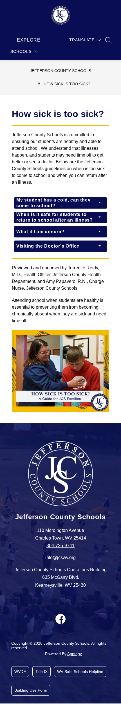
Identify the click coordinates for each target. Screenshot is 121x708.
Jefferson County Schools (60, 70)
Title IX (41, 671)
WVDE (20, 671)
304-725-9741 (60, 545)
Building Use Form (30, 690)
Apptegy (74, 653)
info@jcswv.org (60, 557)
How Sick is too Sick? (67, 84)
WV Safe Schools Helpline (80, 671)
